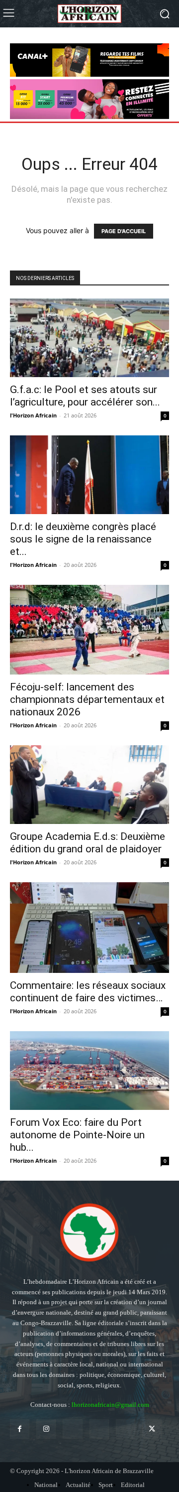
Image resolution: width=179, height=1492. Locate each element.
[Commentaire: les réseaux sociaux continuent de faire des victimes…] (89, 927)
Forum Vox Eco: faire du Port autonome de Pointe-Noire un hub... (77, 1134)
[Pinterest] (99, 1429)
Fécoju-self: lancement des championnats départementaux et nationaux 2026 (87, 699)
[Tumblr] (125, 1429)
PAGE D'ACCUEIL (123, 231)
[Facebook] (19, 1429)
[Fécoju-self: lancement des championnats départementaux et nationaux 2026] (89, 630)
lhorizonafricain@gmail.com (110, 1404)
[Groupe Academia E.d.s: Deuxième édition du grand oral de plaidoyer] (89, 784)
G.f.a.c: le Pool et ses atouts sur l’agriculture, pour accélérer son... (85, 396)
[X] (152, 1429)
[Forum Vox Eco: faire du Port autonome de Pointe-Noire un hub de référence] (89, 1070)
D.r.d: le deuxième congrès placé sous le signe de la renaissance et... (83, 539)
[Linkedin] (72, 1429)
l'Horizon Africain (33, 415)
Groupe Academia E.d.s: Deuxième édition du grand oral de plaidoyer (87, 842)
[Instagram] (46, 1429)
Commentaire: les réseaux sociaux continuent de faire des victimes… (88, 991)
